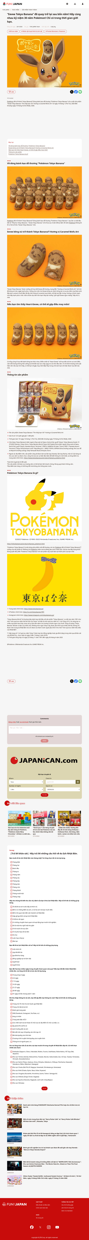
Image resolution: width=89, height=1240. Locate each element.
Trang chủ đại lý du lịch (20, 1007)
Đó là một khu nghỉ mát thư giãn (23, 926)
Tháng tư (16, 872)
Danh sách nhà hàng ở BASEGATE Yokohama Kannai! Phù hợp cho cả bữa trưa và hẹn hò (51, 1106)
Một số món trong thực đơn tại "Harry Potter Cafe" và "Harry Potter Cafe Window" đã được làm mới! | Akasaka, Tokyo (51, 1120)
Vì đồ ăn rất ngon (18, 919)
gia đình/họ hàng (18, 956)
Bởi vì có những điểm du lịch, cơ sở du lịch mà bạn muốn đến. (33, 910)
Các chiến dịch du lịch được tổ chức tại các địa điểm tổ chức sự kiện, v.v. (36, 1023)
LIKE (12, 92)
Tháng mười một (18, 894)
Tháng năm (16, 875)
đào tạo (15, 941)
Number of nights (15, 786)
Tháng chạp (16, 897)
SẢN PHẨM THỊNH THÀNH (29, 10)
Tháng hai (16, 865)
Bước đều (16, 868)
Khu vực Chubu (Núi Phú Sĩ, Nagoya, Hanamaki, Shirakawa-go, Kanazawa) (37, 1067)
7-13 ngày (16, 981)
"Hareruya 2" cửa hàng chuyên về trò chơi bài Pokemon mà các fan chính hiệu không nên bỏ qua (44, 831)
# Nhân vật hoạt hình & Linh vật (31, 31)
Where (11, 778)
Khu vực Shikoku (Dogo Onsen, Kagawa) (26, 1077)
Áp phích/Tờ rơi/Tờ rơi (20, 1026)
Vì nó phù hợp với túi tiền (21, 932)
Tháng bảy (16, 881)
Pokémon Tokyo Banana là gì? (18, 154)
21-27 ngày (16, 988)
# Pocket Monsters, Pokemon (55, 31)
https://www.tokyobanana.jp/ (33, 609)
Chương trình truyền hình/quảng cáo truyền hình (29, 1038)
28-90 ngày (16, 991)
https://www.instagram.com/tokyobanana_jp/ (39, 615)
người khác (16, 965)
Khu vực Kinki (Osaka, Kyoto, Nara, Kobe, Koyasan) (29, 1070)
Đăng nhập (12, 722)
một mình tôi (17, 949)
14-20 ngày (16, 984)
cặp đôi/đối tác (17, 952)
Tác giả (26, 27)
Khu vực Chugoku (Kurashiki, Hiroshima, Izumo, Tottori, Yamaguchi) (35, 1074)
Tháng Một (16, 862)
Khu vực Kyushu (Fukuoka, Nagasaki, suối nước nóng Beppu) (32, 1080)
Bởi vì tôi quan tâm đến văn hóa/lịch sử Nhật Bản (29, 913)
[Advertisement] (25, 126)
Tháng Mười (17, 890)
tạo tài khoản (24, 722)
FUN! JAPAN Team (35, 27)
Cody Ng (53, 27)
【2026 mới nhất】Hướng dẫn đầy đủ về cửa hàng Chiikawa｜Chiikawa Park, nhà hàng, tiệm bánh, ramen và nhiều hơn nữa (69, 831)
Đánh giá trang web (19, 1010)
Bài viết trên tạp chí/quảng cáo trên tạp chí (27, 1032)
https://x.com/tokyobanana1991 (33, 612)
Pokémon (10, 102)
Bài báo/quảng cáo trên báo (22, 1035)
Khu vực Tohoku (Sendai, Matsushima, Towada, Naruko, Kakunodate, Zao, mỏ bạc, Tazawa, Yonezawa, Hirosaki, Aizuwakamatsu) (46, 1058)
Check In (48, 778)
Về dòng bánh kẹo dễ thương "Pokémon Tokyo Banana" (27, 146)
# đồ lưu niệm (13, 31)
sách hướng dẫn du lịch (20, 1029)
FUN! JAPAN (6, 10)
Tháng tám (16, 884)
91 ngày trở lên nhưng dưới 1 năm (24, 994)
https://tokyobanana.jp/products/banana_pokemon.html (26, 544)
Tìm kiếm (44, 795)
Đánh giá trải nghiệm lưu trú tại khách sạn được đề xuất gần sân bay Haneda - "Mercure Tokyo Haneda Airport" (50, 1149)
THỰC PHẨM (15, 10)
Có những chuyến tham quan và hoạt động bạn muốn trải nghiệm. (34, 922)
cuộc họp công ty (18, 938)
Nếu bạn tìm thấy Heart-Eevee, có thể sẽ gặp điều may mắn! (28, 150)
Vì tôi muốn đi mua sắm (20, 929)
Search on (49, 786)
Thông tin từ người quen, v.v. (22, 1042)
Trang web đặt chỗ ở (19, 1020)
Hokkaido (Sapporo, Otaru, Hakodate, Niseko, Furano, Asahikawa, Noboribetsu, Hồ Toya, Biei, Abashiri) (43, 1053)
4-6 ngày (15, 978)
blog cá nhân (17, 1016)
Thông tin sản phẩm (15, 152)
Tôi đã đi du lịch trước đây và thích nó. (25, 907)
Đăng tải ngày (11, 27)
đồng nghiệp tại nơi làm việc (22, 959)
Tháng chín (16, 887)
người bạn (16, 962)
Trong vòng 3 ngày (19, 975)
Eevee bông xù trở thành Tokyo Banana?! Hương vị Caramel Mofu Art (31, 148)
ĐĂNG (44, 741)
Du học (15, 935)
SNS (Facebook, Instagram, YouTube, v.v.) (26, 1013)
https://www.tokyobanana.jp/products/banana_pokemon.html (44, 458)
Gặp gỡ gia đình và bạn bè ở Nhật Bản (25, 916)
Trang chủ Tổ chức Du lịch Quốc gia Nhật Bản (27, 1004)
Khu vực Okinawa (18, 1083)
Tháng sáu (16, 878)
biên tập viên (45, 27)
